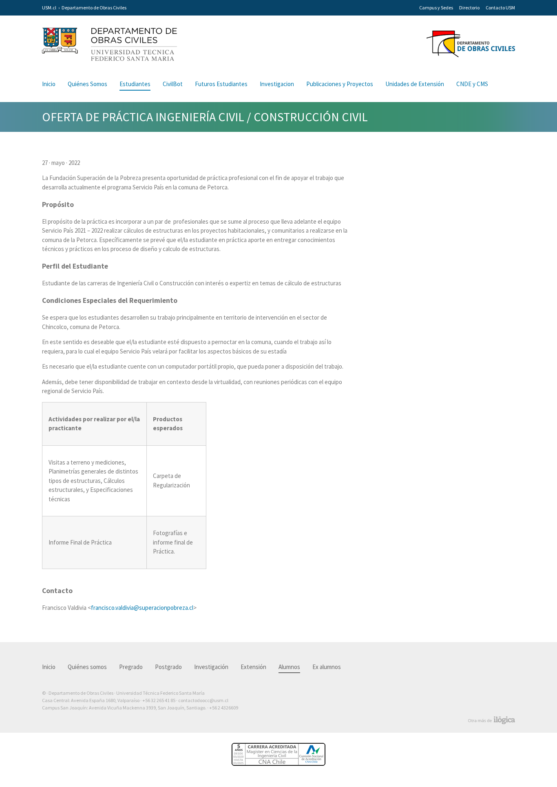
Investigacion (277, 84)
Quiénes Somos (87, 84)
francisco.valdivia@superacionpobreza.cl (142, 607)
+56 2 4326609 (223, 708)
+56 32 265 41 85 (158, 700)
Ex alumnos (326, 667)
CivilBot (173, 84)
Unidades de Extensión (414, 84)
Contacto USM (500, 7)
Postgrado (168, 667)
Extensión (253, 667)
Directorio (469, 7)
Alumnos (289, 667)
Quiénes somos (87, 667)
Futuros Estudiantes (221, 84)
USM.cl (49, 7)
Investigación (211, 667)
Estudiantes (134, 84)
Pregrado (131, 667)
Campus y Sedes (436, 7)
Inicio (48, 84)
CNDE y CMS (472, 84)
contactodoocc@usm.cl (203, 700)
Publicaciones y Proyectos (339, 84)
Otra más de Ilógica (491, 720)
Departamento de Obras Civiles (94, 7)
